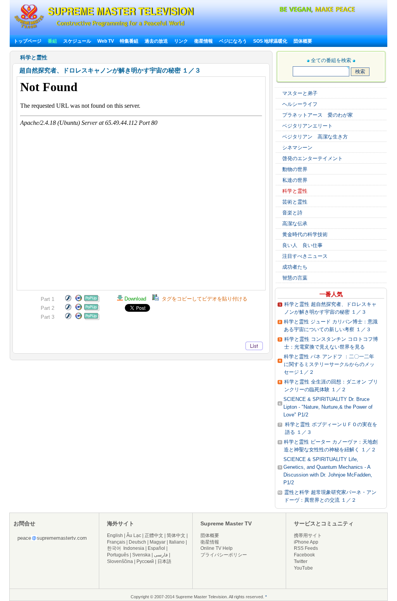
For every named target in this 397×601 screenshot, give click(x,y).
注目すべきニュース (305, 256)
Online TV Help (216, 548)
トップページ (27, 41)
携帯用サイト (308, 535)
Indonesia (133, 548)
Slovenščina (120, 561)
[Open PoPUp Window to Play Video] (91, 300)
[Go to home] (104, 28)
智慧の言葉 (294, 278)
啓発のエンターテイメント (312, 158)
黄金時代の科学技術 (305, 234)
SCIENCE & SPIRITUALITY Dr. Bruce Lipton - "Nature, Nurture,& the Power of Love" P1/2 (328, 407)
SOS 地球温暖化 (270, 41)
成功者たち (294, 267)
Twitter (300, 561)
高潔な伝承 (294, 223)
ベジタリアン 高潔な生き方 (315, 137)
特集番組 (129, 41)
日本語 (164, 561)
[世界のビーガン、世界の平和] (296, 11)
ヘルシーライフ (300, 104)
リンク (181, 41)
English (115, 535)
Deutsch (137, 542)
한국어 (114, 548)
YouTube (303, 568)
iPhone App (306, 542)
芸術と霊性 (294, 202)
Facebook (304, 555)
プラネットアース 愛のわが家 (317, 115)
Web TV (106, 41)
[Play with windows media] (78, 300)
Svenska (141, 555)
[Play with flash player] (68, 300)
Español (156, 548)
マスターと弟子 (300, 93)
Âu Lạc (133, 535)
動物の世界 (294, 169)
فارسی (161, 555)
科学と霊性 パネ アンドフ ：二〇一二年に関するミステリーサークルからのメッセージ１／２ (329, 364)
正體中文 (154, 535)
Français (116, 542)
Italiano (177, 542)
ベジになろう (233, 41)
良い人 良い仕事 (302, 245)
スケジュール (77, 41)
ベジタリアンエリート (307, 126)
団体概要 (302, 41)
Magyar (158, 542)
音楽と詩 (292, 213)
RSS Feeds (306, 548)
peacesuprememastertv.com (52, 538)
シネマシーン (297, 147)
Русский (145, 561)
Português (118, 555)
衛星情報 (203, 41)
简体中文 (176, 535)
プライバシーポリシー (223, 555)
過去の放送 (156, 41)
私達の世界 (294, 180)
